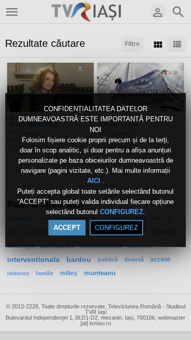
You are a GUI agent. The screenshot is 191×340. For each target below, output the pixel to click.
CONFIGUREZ (121, 212)
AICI (94, 181)
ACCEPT (66, 227)
